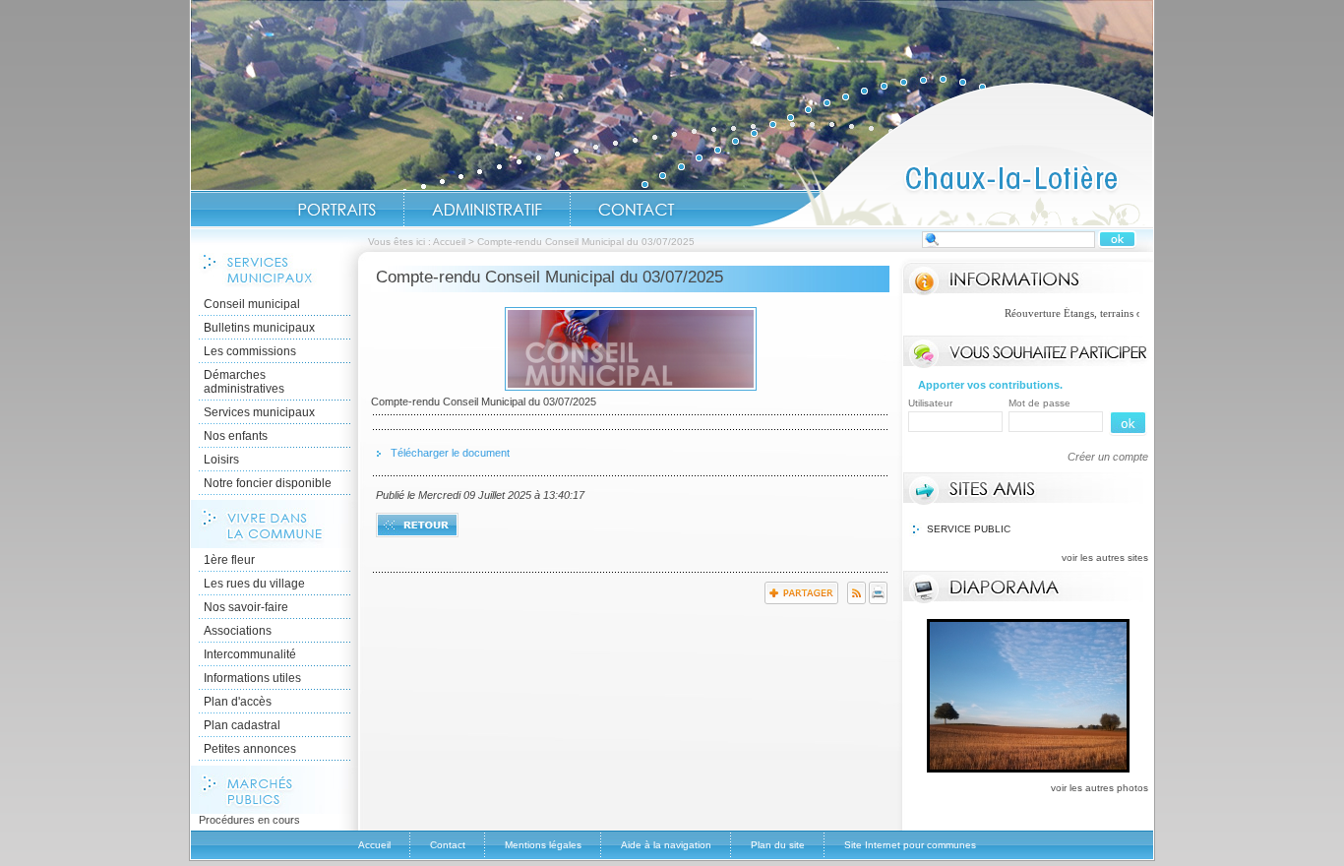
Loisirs (221, 459)
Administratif (487, 209)
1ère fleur (229, 560)
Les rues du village (254, 583)
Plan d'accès (238, 702)
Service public (968, 529)
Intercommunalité (250, 654)
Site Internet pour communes (910, 844)
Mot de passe (1039, 403)
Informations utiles (252, 678)
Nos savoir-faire (246, 607)
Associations (238, 631)
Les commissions (250, 351)
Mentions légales (543, 844)
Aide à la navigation (666, 844)
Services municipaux (259, 412)
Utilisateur (930, 403)
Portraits (336, 209)
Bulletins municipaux (259, 328)
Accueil (951, 153)
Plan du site (778, 844)
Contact (637, 209)
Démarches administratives (244, 382)
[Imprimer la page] (878, 600)
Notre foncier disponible (268, 483)
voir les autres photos (1099, 787)
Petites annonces (250, 749)
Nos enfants (236, 436)
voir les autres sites (1105, 557)
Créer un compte (1108, 457)
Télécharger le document (450, 453)
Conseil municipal (252, 304)
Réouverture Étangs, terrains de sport (1069, 313)
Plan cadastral (242, 725)
